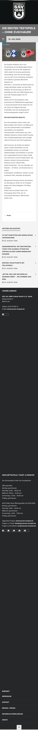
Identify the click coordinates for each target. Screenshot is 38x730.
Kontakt (5, 702)
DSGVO (5, 720)
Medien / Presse (8, 708)
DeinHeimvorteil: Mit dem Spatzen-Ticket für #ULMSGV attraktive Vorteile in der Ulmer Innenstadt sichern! (16, 250)
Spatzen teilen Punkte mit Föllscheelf (13, 264)
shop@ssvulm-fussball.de (27, 526)
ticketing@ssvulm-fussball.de (25, 523)
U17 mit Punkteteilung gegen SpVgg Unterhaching (17, 236)
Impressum (6, 696)
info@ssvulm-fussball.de (16, 309)
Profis (9, 215)
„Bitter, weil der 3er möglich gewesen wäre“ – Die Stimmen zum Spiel (16, 276)
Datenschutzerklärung (12, 714)
